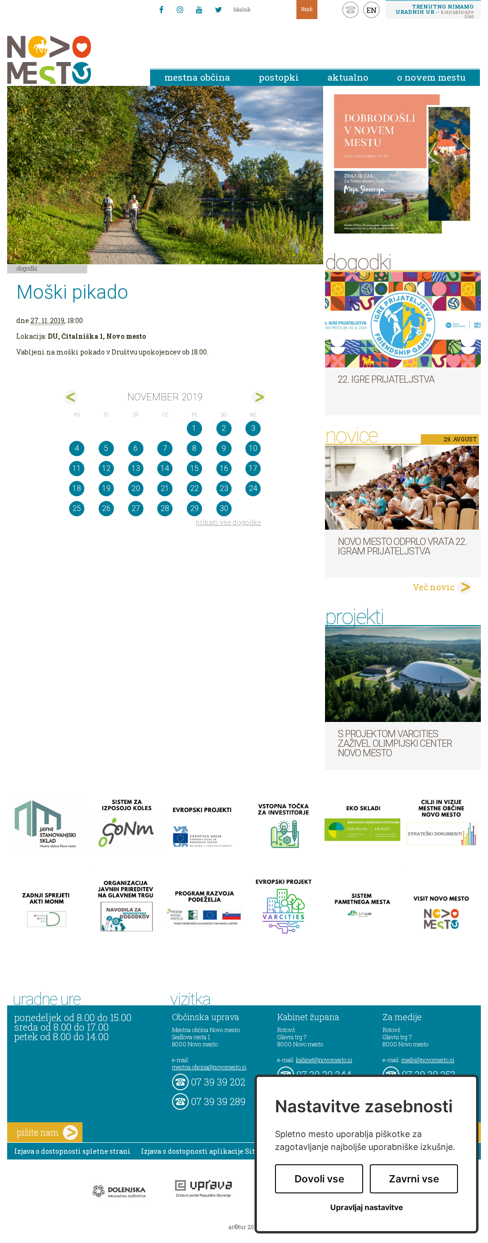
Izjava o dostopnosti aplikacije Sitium (205, 1151)
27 (136, 508)
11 (76, 468)
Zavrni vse (414, 1179)
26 (106, 508)
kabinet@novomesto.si (324, 1060)
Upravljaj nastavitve (366, 1207)
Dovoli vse (319, 1179)
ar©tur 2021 (244, 1227)
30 (224, 508)
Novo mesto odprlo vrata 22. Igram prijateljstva (402, 546)
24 (253, 488)
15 (194, 468)
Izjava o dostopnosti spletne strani (72, 1151)
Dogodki (27, 268)
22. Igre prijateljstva (386, 379)
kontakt (350, 9)
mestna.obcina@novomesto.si (209, 1067)
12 (106, 468)
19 (106, 488)
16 (224, 468)
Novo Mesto (71, 60)
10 (253, 448)
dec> (258, 397)
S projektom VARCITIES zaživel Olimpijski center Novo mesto (395, 743)
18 (76, 488)
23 (224, 488)
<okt (71, 397)
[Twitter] (218, 9)
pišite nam (38, 1132)
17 (253, 468)
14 (165, 468)
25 (76, 508)
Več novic (434, 587)
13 (136, 468)
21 (165, 488)
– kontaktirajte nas (435, 11)
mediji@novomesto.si (427, 1060)
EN (371, 10)
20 (136, 488)
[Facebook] (161, 9)
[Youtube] (199, 9)
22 (194, 488)
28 (165, 508)
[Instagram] (180, 9)
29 (194, 508)
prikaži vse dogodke (228, 522)
